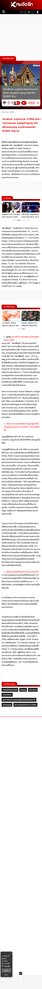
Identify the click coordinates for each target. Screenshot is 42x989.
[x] (25, 12)
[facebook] (21, 12)
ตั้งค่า (6, 975)
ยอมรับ (6, 970)
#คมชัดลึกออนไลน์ (10, 690)
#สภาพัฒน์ (7, 695)
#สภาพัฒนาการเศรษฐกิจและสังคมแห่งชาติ (19, 700)
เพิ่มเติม (7, 966)
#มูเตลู (23, 690)
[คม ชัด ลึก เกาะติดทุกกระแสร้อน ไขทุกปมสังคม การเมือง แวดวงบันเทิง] (21, 5)
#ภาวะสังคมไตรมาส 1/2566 (25, 705)
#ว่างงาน (32, 690)
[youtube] (29, 12)
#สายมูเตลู (7, 705)
